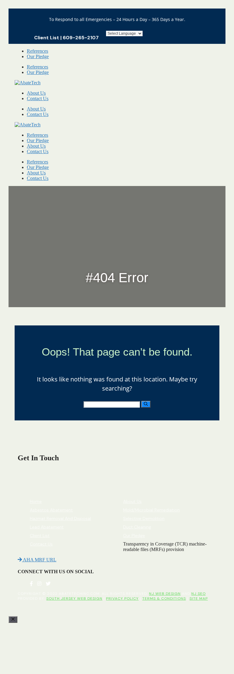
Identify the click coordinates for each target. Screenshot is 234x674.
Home (36, 501)
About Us (36, 93)
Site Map (199, 598)
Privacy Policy (122, 598)
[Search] (145, 404)
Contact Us (37, 98)
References (37, 51)
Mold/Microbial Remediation (151, 510)
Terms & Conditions (164, 598)
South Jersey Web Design (74, 598)
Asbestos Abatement (51, 510)
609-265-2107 (81, 37)
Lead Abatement (47, 527)
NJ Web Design (165, 593)
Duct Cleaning (137, 527)
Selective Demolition (144, 518)
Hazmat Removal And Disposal (60, 518)
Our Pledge (38, 56)
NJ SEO (198, 593)
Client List (46, 37)
